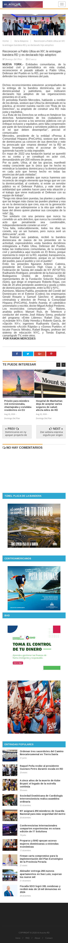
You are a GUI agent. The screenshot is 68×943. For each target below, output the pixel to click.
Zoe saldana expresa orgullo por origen (51, 433)
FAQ (27, 938)
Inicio (18, 938)
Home (5, 40)
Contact (48, 938)
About (37, 938)
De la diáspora (21, 40)
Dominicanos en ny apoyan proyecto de (16, 433)
